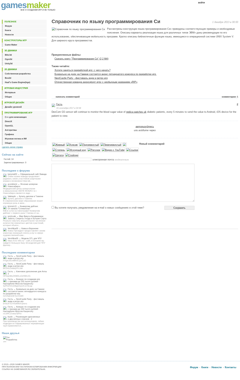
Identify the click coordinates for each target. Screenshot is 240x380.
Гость (59, 104)
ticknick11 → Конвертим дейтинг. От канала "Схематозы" (21, 209)
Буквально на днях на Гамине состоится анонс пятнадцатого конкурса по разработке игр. (106, 74)
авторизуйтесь (145, 126)
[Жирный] (58, 145)
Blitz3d (8, 55)
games (25, 5)
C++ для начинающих (16, 117)
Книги (8, 30)
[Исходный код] (76, 150)
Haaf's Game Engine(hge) (17, 82)
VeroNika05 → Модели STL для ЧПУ (24, 241)
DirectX (8, 121)
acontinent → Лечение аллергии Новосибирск (20, 188)
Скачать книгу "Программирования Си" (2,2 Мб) (81, 58)
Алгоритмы (11, 130)
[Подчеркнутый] (89, 145)
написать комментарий (68, 97)
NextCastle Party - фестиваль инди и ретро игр (81, 78)
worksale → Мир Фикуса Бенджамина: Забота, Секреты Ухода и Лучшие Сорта (24, 220)
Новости (9, 34)
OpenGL (9, 126)
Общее (8, 97)
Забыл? (216, 3)
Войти (201, 3)
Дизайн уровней (13, 107)
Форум (8, 26)
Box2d (8, 78)
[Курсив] (72, 145)
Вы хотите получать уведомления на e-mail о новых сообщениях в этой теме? (99, 207)
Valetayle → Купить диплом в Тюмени (23, 199)
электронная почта (110, 159)
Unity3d (9, 63)
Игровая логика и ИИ (16, 138)
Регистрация (231, 3)
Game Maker (11, 45)
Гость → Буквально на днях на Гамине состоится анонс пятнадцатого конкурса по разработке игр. (24, 292)
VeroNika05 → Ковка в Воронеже (24, 231)
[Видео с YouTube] (113, 150)
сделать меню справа (12, 147)
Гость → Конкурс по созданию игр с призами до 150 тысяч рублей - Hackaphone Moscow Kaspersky (21, 282)
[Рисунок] (94, 150)
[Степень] (58, 150)
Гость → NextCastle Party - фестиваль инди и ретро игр (23, 258)
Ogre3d (8, 59)
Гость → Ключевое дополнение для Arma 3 (25, 273)
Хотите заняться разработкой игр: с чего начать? (82, 70)
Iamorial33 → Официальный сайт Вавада (24, 177)
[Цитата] (58, 155)
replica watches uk (136, 111)
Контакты (230, 367)
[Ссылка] (132, 150)
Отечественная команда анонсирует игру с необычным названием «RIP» (96, 82)
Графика (9, 134)
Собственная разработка (18, 74)
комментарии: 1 (230, 97)
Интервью (10, 92)
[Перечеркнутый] (111, 145)
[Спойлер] (71, 155)
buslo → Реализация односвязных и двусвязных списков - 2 (23, 321)
